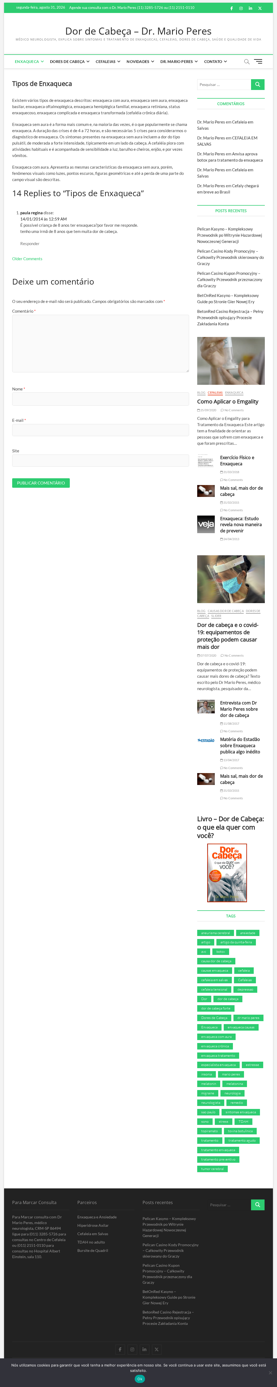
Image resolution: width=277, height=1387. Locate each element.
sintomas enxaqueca (241, 1112)
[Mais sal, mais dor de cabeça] (206, 491)
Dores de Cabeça (67, 61)
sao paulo (208, 1112)
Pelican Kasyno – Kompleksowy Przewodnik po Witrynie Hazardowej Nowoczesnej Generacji (229, 235)
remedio (236, 1102)
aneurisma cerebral (215, 933)
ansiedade (247, 933)
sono (205, 1121)
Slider (216, 615)
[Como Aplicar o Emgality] (231, 361)
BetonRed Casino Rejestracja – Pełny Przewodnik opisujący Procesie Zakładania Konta (230, 317)
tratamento (209, 1140)
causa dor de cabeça (216, 961)
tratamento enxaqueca (218, 1150)
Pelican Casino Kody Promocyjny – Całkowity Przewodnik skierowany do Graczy (230, 257)
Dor (204, 999)
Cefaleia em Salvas (92, 1233)
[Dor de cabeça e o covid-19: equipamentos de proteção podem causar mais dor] (231, 579)
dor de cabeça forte (215, 1008)
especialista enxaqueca (218, 1064)
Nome (18, 388)
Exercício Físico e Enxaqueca (237, 460)
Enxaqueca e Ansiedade (97, 1217)
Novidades (138, 61)
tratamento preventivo (218, 1159)
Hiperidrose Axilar (93, 1225)
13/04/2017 (231, 760)
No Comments (234, 410)
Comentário (24, 311)
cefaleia (244, 970)
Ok (139, 1379)
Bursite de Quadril (92, 1250)
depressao (245, 989)
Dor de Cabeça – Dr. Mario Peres (138, 31)
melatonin (208, 1083)
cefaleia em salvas (214, 980)
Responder (29, 243)
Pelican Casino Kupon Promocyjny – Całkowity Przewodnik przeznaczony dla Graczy (229, 279)
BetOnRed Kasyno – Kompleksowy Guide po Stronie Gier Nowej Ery (169, 1297)
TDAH (243, 1121)
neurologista (210, 1102)
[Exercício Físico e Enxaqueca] (206, 460)
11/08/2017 (231, 723)
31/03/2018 (231, 472)
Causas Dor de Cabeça (226, 611)
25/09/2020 (208, 410)
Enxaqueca (27, 61)
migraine (207, 1093)
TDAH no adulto (91, 1242)
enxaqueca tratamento (218, 1055)
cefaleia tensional (214, 989)
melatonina (234, 1083)
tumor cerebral (212, 1169)
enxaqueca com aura (216, 1036)
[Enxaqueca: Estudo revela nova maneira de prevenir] (206, 524)
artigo (205, 942)
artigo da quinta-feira (236, 942)
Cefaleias (106, 61)
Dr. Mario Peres (176, 61)
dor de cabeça (227, 999)
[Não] (270, 1372)
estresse (252, 1064)
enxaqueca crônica (215, 1046)
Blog (201, 392)
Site (15, 450)
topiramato (209, 1131)
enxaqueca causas (241, 1027)
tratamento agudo (242, 1140)
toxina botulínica (240, 1131)
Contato (213, 61)
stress (223, 1121)
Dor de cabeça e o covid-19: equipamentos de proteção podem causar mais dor (227, 635)
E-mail (19, 420)
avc (203, 951)
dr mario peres (248, 1017)
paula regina (31, 212)
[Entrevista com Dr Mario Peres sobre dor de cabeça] (206, 706)
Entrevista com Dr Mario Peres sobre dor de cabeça (239, 709)
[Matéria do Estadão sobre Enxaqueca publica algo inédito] (206, 740)
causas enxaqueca (214, 970)
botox (220, 951)
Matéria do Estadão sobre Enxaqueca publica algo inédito (240, 745)
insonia (206, 1074)
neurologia (232, 1093)
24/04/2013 (231, 539)
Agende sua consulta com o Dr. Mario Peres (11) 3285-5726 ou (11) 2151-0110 (131, 7)
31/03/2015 (231, 502)
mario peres (231, 1074)
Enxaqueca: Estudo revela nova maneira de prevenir (241, 525)
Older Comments (27, 258)
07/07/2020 (208, 655)
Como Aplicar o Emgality (227, 401)
